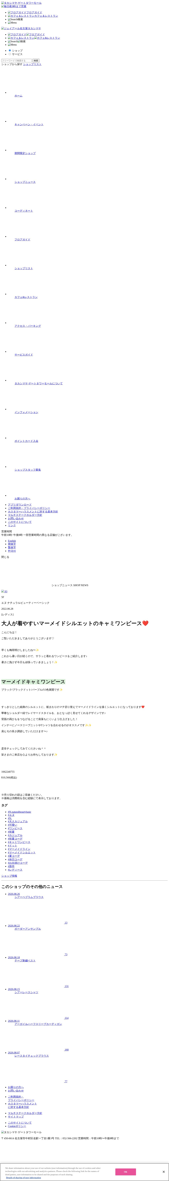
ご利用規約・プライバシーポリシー (29, 508)
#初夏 (11, 831)
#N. (10, 818)
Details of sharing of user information (23, 1177)
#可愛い (12, 824)
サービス (17, 54)
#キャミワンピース (19, 842)
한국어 (12, 550)
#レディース (15, 869)
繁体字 (12, 547)
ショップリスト (32, 64)
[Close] (163, 1171)
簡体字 (12, 544)
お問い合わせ (16, 518)
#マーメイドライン (19, 849)
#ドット (12, 845)
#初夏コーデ (15, 838)
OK (125, 1172)
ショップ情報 (9, 875)
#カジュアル (15, 835)
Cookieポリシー (17, 1126)
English (12, 540)
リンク (12, 525)
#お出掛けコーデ (18, 862)
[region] (84, 1172)
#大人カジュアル (18, 821)
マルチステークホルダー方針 (25, 515)
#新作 (11, 866)
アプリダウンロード (20, 504)
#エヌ (11, 815)
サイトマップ (16, 1116)
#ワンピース (15, 828)
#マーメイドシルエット (22, 852)
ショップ (17, 50)
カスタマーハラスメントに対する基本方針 (33, 511)
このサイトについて (20, 522)
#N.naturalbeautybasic (19, 811)
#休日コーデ (15, 859)
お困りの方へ (16, 1087)
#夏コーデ (14, 856)
